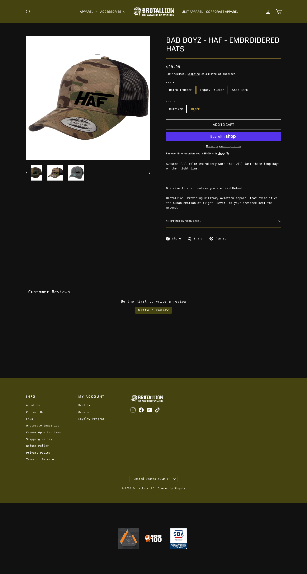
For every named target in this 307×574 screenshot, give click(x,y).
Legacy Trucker (212, 90)
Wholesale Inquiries (42, 425)
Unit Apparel (192, 11)
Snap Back (240, 90)
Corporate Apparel (222, 11)
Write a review (153, 310)
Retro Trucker (180, 90)
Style (170, 82)
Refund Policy (37, 445)
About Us (33, 405)
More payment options (223, 146)
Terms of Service (40, 459)
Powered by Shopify (171, 488)
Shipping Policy (39, 439)
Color (171, 101)
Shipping (194, 74)
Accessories (111, 11)
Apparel (87, 11)
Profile (84, 405)
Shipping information (184, 221)
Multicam (176, 109)
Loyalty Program (91, 418)
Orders (83, 412)
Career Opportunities (43, 432)
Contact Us (35, 412)
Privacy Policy (38, 452)
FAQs (29, 418)
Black (195, 109)
